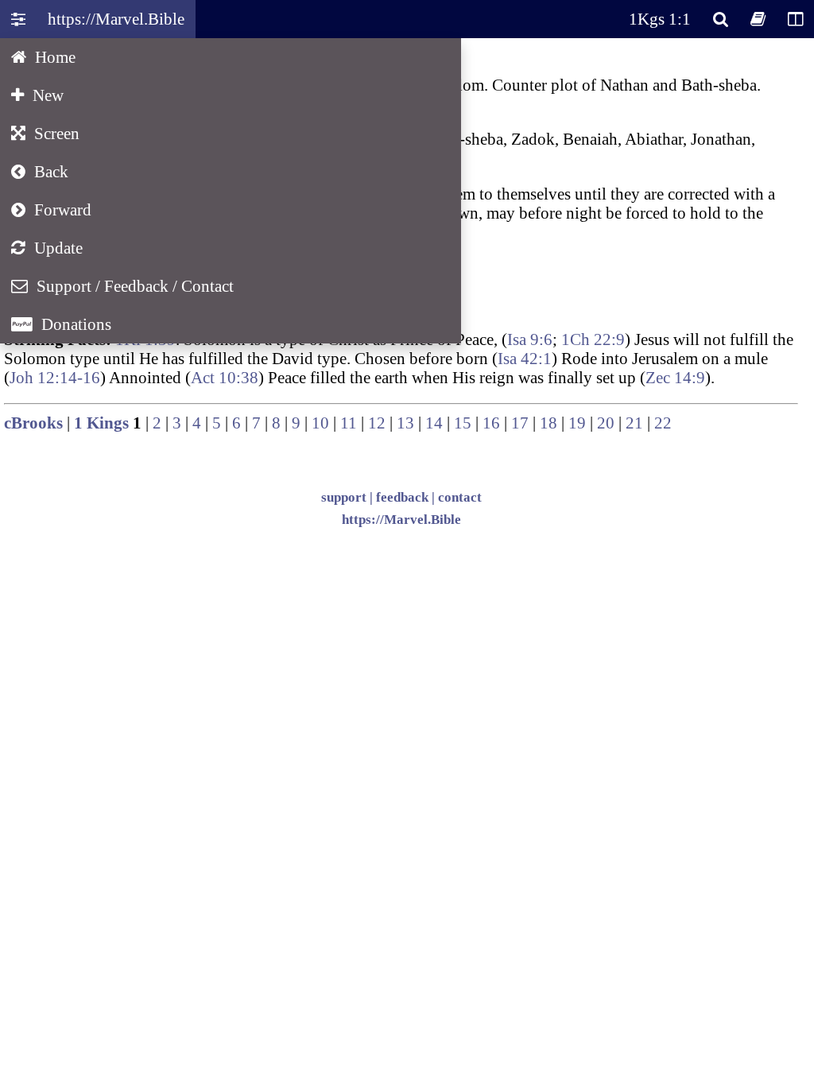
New (37, 95)
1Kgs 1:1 (660, 19)
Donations (61, 324)
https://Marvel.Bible (116, 19)
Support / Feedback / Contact (122, 286)
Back (39, 171)
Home (43, 57)
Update (47, 248)
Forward (51, 209)
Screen (45, 133)
